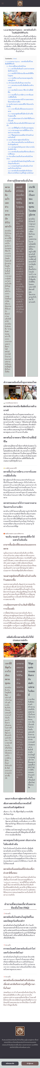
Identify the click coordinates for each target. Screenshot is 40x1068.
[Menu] (2, 3)
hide (15, 58)
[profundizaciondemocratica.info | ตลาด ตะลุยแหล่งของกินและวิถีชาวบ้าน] (20, 3)
